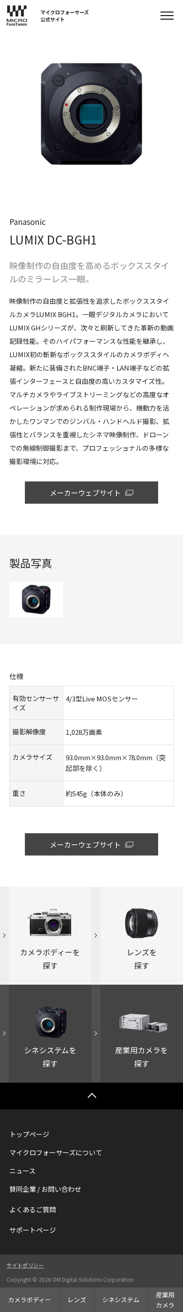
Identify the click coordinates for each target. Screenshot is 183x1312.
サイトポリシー (25, 1265)
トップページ (29, 1134)
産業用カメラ (165, 1299)
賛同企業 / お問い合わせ (45, 1189)
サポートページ (32, 1230)
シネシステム (120, 1299)
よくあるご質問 (32, 1209)
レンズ (77, 1299)
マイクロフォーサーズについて (55, 1152)
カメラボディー (29, 1299)
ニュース (22, 1170)
